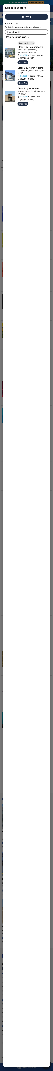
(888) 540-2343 (27, 58)
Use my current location (18, 37)
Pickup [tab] (28, 16)
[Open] (46, 32)
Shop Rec (23, 62)
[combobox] (24, 32)
